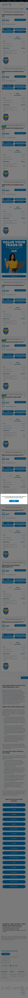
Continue (14, 501)
